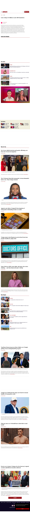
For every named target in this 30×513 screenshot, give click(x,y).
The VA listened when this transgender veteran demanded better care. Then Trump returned (15, 179)
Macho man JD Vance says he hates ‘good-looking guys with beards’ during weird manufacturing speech (20, 66)
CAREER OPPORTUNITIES (8, 502)
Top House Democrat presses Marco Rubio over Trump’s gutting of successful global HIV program (14, 347)
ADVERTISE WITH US (14, 502)
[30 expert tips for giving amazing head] (12, 124)
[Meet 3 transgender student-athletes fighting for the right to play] (5, 304)
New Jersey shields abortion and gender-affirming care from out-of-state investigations (14, 151)
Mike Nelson (19, 287)
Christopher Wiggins (3, 153)
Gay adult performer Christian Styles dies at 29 (16, 299)
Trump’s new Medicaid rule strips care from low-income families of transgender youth (14, 393)
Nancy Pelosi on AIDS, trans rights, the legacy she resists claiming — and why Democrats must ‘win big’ (14, 267)
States (11, 309)
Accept (22, 508)
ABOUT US (4, 502)
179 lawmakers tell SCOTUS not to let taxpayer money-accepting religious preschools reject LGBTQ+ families (19, 78)
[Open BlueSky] (14, 505)
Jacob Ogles (3, 211)
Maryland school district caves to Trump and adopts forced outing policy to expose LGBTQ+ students (18, 323)
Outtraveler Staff (5, 22)
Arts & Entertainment (13, 315)
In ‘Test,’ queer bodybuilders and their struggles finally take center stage (18, 317)
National (11, 64)
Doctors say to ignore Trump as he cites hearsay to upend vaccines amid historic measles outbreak (15, 467)
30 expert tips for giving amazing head (17, 124)
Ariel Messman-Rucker (4, 426)
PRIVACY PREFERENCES (23, 502)
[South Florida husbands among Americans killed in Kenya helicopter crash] (5, 327)
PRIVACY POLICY (18, 502)
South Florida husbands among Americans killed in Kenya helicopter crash (18, 328)
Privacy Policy (18, 505)
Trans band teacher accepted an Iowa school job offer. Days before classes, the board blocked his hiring (18, 311)
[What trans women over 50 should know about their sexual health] (5, 71)
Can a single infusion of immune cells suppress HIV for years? (17, 128)
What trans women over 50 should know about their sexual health (19, 72)
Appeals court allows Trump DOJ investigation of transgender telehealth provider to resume (13, 209)
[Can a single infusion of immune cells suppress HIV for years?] (12, 127)
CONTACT (2, 502)
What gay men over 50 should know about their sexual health (14, 424)
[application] (15, 94)
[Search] (23, 11)
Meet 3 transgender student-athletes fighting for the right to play (19, 305)
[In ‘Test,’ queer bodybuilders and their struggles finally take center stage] (5, 316)
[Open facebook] (12, 505)
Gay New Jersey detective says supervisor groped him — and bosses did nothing (19, 84)
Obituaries (11, 298)
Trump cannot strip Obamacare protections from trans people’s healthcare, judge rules (14, 237)
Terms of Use (23, 505)
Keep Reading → (26, 174)
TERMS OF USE (27, 502)
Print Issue (11, 304)
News (10, 326)
